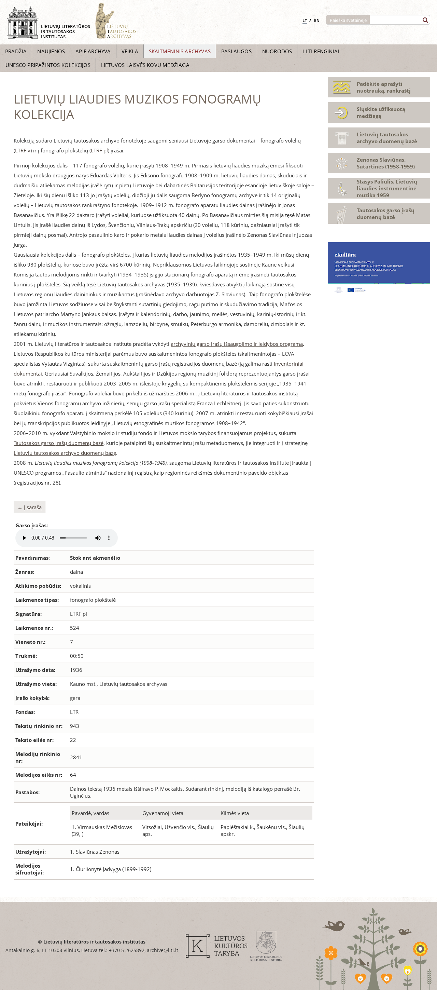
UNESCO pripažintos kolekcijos (47, 65)
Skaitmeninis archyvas (180, 51)
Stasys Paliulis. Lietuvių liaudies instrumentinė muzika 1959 (387, 188)
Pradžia (16, 51)
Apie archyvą (93, 51)
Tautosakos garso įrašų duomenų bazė (58, 442)
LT (304, 20)
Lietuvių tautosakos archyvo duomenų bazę (65, 452)
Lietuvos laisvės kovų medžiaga (145, 65)
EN (317, 20)
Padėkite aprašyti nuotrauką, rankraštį (384, 87)
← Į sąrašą (29, 507)
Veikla (130, 51)
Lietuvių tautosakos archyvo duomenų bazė (387, 138)
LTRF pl (99, 150)
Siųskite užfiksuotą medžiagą (381, 112)
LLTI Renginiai (320, 51)
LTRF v (22, 150)
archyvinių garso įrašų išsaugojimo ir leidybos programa (237, 343)
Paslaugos (236, 51)
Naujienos (51, 51)
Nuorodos (277, 51)
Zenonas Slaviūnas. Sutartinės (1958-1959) (386, 163)
